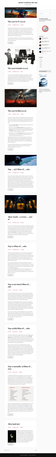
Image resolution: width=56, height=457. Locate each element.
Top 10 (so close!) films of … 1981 (19, 285)
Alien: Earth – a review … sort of (20, 218)
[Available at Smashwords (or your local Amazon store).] (43, 88)
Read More (10, 83)
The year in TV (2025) (16, 21)
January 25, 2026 (16, 71)
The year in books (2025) (18, 68)
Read (22, 71)
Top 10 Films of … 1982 (17, 246)
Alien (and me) (14, 424)
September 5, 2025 (16, 249)
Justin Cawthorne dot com (28, 2)
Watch (22, 114)
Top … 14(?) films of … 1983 (19, 169)
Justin (10, 71)
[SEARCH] (50, 13)
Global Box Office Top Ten (26, 387)
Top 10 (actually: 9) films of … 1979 (20, 367)
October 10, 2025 (16, 222)
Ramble (22, 172)
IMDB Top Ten (12, 387)
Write (41, 66)
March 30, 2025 (15, 427)
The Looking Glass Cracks (43, 18)
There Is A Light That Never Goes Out (31, 7)
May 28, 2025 (15, 331)
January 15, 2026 (16, 114)
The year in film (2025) (17, 111)
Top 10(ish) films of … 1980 (19, 328)
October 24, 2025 (16, 172)
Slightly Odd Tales (21, 7)
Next (36, 450)
